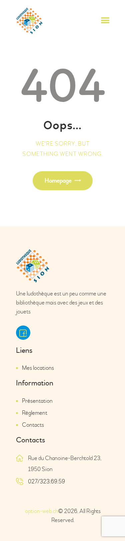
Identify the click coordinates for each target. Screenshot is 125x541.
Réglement (34, 413)
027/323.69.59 (46, 481)
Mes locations (38, 368)
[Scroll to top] (110, 522)
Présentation (37, 401)
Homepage (58, 181)
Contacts (33, 425)
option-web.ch (41, 511)
